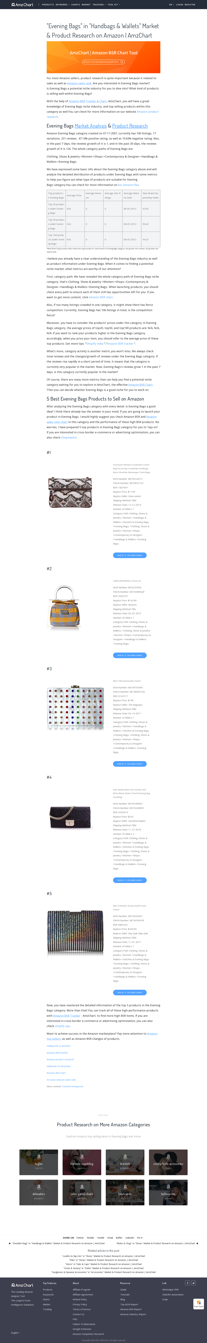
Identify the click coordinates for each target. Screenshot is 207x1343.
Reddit (90, 1237)
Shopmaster (69, 437)
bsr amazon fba (128, 185)
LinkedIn (129, 1237)
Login (179, 4)
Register (190, 4)
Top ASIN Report (129, 1304)
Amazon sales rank (79, 83)
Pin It (140, 1237)
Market (86, 4)
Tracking (47, 1309)
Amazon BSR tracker (120, 343)
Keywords (48, 1294)
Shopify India (94, 343)
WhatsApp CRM (170, 1289)
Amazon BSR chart (101, 297)
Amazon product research (60, 1059)
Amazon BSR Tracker (66, 1015)
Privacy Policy (80, 1304)
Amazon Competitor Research (88, 1333)
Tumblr (100, 1237)
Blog (122, 1299)
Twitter (80, 1237)
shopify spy (62, 1026)
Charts (75, 4)
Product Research (130, 125)
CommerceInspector (72, 1086)
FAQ (75, 1319)
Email (110, 1237)
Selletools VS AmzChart (59, 1066)
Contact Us (78, 1314)
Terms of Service (82, 1309)
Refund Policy (80, 1299)
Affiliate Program (81, 1289)
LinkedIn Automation (173, 1294)
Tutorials (125, 1294)
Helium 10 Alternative (84, 1324)
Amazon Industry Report (133, 1314)
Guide (123, 1289)
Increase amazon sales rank (61, 1079)
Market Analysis (91, 125)
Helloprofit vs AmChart (59, 1045)
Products (48, 4)
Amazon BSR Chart (140, 384)
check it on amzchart (130, 555)
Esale (165, 1299)
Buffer (119, 1237)
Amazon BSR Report (131, 1309)
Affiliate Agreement (83, 1294)
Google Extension (82, 1328)
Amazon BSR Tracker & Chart (88, 101)
